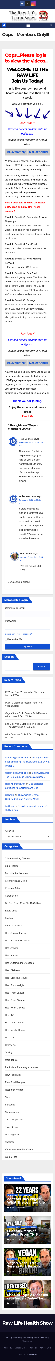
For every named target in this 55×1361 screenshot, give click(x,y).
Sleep (8, 1097)
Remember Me (14, 639)
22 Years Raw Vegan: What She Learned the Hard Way (26, 1202)
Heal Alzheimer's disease (18, 940)
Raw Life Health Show (27, 15)
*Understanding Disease (17, 858)
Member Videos (21, 1348)
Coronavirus (11, 896)
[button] (51, 25)
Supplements (12, 1112)
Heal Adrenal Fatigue (16, 933)
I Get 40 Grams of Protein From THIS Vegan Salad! (22, 1234)
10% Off (21, 1355)
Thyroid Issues (12, 1127)
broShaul (9, 795)
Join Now (33, 1348)
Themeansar (27, 1341)
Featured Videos (13, 925)
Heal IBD (10, 1015)
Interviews (10, 1045)
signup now (10, 634)
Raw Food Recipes (15, 1082)
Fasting (9, 918)
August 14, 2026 (18, 1271)
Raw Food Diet (13, 1075)
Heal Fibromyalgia (14, 985)
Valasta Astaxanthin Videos (19, 1149)
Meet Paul (8, 1348)
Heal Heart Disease (15, 1007)
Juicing (8, 1052)
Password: (10, 621)
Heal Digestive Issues (16, 978)
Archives (9, 831)
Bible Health (11, 866)
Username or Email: (15, 608)
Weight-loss (11, 1157)
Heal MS (9, 1037)
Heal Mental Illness (15, 1030)
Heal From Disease (15, 1000)
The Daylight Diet (14, 1119)
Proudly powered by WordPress (19, 1337)
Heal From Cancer (14, 993)
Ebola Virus (11, 910)
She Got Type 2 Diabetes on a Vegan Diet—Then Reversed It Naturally (27, 1298)
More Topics (11, 1060)
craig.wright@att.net (15, 784)
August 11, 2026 (18, 1303)
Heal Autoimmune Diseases (19, 963)
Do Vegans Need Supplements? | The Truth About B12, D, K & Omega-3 (27, 761)
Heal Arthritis (11, 948)
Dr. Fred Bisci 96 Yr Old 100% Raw (23, 903)
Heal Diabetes (12, 970)
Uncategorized (12, 1134)
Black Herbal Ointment (16, 873)
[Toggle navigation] (28, 25)
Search (9, 656)
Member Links (45, 1348)
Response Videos (14, 1090)
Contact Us (32, 1355)
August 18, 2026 (18, 1239)
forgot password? (24, 634)
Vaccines (10, 1142)
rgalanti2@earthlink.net (16, 757)
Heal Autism (11, 955)
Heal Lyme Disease (15, 1022)
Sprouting (10, 1104)
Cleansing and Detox (16, 881)
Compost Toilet (12, 888)
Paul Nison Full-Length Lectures (21, 1067)
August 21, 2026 (18, 1207)
